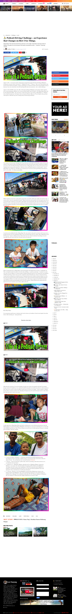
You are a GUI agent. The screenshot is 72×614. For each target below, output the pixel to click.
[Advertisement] (36, 23)
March (55, 319)
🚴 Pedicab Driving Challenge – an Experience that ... (60, 296)
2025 (54, 260)
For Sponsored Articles (58, 583)
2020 (54, 267)
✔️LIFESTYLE (33, 3)
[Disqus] (26, 555)
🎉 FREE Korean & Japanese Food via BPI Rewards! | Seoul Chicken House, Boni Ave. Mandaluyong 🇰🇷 (63, 174)
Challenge (13, 35)
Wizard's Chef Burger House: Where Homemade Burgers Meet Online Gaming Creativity (59, 129)
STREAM (41, 3)
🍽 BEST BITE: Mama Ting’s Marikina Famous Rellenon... (60, 299)
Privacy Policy (17, 613)
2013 (54, 330)
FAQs (38, 613)
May (55, 316)
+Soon (6, 607)
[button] (68, 1)
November (56, 275)
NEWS (48, 3)
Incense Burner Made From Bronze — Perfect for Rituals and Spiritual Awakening (60, 155)
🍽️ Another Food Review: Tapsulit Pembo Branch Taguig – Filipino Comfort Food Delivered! (63, 167)
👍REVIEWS (55, 3)
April (55, 318)
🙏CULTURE (20, 3)
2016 (54, 325)
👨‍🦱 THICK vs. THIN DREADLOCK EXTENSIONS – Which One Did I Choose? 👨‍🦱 (63, 193)
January (55, 323)
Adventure (8, 35)
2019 (54, 269)
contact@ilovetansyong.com (10, 605)
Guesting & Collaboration (58, 584)
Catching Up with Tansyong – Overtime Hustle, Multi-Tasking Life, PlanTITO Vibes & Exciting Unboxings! (63, 200)
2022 (54, 263)
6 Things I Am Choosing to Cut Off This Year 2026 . (66, 9)
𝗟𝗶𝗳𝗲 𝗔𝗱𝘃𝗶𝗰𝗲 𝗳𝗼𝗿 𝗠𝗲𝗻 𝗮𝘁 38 (54, 10)
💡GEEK (26, 3)
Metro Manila (26, 516)
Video (32, 516)
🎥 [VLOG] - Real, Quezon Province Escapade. (60, 285)
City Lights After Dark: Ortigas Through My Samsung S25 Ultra (30, 9)
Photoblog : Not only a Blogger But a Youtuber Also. (60, 294)
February (55, 321)
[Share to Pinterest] (20, 52)
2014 (54, 328)
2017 (54, 272)
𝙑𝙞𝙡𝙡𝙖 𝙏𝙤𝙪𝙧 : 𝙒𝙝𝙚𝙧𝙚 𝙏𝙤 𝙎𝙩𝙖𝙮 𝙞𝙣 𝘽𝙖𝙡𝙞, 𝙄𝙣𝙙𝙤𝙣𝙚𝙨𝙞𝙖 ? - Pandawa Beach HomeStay (63, 161)
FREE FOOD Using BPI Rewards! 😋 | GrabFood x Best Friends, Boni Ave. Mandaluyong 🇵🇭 (63, 180)
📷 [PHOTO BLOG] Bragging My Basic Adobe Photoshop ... (61, 283)
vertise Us (34, 613)
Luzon (18, 35)
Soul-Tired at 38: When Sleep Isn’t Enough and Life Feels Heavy (42, 9)
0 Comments (45, 49)
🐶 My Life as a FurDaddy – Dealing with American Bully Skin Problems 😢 (62, 596)
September (56, 279)
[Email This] (23, 52)
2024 (54, 262)
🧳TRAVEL (14, 3)
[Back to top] (69, 611)
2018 (54, 270)
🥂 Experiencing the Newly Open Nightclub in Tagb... (60, 302)
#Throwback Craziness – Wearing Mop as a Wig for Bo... (61, 305)
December (56, 273)
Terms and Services (26, 613)
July (54, 313)
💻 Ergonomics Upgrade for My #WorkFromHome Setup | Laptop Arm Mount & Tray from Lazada (63, 187)
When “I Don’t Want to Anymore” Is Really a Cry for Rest (17, 9)
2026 (54, 258)
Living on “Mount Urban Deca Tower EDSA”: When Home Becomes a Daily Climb (5, 9)
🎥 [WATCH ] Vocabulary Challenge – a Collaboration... (61, 288)
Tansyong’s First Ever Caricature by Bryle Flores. (61, 307)
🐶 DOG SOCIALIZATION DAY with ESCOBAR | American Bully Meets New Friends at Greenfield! (62, 590)
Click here (33, 460)
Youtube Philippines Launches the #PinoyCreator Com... (60, 291)
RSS (42, 613)
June (54, 314)
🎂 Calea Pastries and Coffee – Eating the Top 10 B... (61, 310)
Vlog (37, 516)
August (55, 280)
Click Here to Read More (7, 603)
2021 (54, 265)
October (55, 277)
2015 (54, 327)
